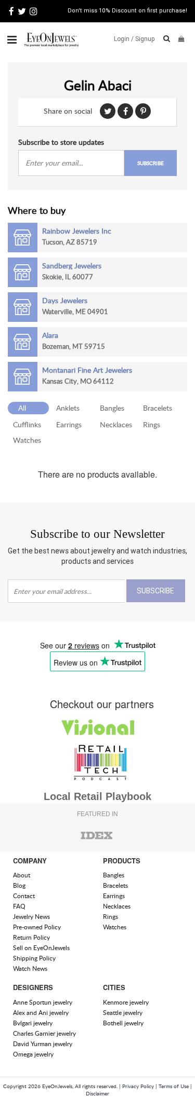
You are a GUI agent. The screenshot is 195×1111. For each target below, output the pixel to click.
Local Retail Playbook (97, 796)
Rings (151, 424)
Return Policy (31, 937)
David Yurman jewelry (42, 1043)
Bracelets (157, 408)
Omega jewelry (33, 1054)
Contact (24, 895)
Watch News (30, 968)
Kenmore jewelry (126, 1002)
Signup (145, 39)
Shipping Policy (34, 958)
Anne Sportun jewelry (42, 1002)
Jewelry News (31, 916)
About (21, 875)
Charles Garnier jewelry (44, 1033)
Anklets (68, 408)
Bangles (112, 408)
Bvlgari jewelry (33, 1023)
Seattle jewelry (122, 1012)
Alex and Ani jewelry (41, 1012)
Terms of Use (174, 1086)
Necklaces (116, 424)
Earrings (69, 424)
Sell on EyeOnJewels (41, 947)
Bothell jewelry (123, 1023)
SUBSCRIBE (150, 163)
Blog (19, 885)
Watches (27, 440)
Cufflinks (27, 424)
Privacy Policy (138, 1086)
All (22, 408)
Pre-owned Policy (37, 927)
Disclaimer (97, 1093)
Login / (124, 39)
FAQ (19, 906)
